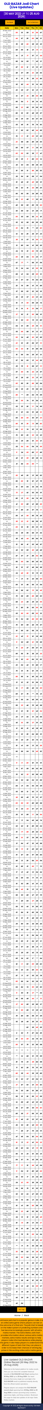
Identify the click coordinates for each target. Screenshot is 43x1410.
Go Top (21, 1309)
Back (26, 1315)
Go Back (10, 22)
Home (17, 1315)
